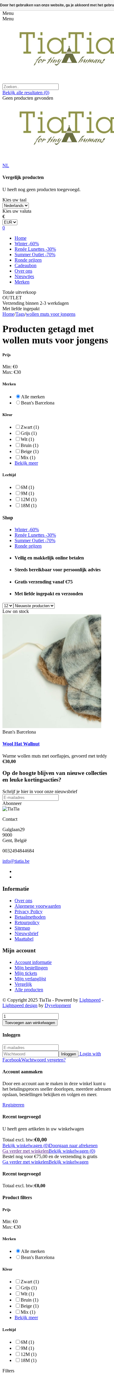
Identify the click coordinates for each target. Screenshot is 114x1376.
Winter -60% (27, 243)
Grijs (29, 433)
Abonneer (12, 803)
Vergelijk (23, 984)
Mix (28, 457)
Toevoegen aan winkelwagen (30, 1022)
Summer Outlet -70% (35, 254)
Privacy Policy (29, 911)
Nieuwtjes (24, 276)
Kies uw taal (14, 199)
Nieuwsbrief (26, 933)
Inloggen (68, 1054)
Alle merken (33, 396)
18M (28, 505)
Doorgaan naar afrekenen (73, 1145)
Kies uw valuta (16, 211)
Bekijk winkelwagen (68, 1161)
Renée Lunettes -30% (35, 249)
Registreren (13, 1104)
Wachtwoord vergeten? (43, 1059)
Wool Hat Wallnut (21, 743)
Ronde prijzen (28, 260)
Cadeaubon (25, 265)
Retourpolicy (27, 922)
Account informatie (33, 962)
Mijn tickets (26, 973)
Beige (30, 451)
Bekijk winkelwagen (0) (25, 1145)
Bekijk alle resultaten (25, 92)
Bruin (29, 445)
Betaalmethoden (30, 917)
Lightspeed (90, 1000)
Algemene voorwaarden (38, 906)
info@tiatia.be (15, 861)
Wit (27, 439)
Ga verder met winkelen (25, 1151)
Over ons (23, 270)
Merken (22, 281)
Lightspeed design (19, 1005)
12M (28, 499)
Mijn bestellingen (31, 967)
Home (20, 238)
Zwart (30, 427)
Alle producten (29, 989)
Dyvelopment (58, 1005)
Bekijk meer (26, 463)
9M (27, 493)
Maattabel (24, 938)
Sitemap (22, 928)
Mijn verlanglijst (30, 978)
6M (27, 487)
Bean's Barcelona (37, 402)
